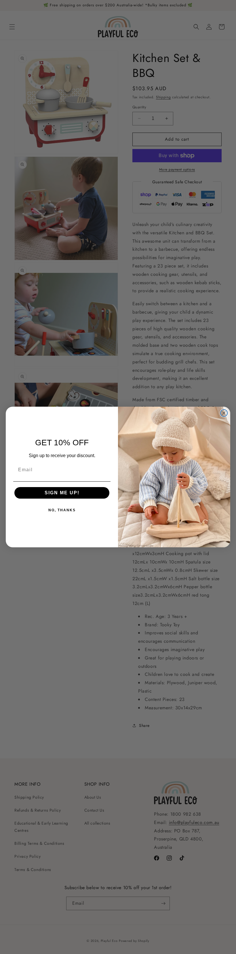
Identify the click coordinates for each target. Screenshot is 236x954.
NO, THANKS (62, 510)
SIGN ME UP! (62, 492)
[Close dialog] (223, 413)
